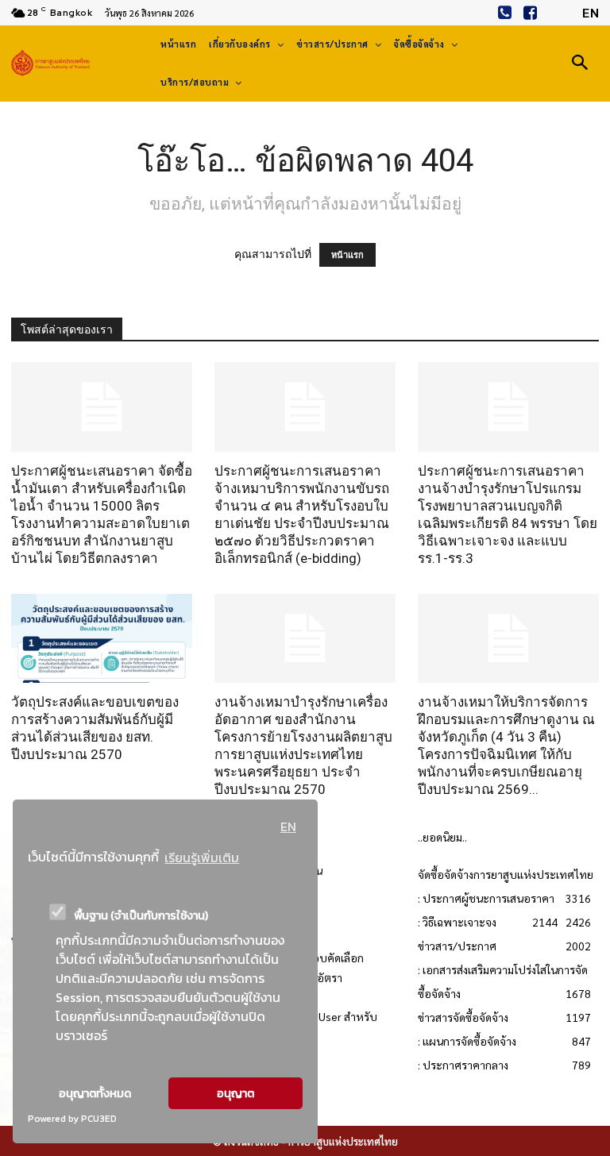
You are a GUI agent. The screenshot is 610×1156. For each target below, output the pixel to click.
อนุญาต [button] (235, 1093)
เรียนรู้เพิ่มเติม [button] (201, 857)
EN (288, 826)
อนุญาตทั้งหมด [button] (95, 1093)
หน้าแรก (347, 254)
